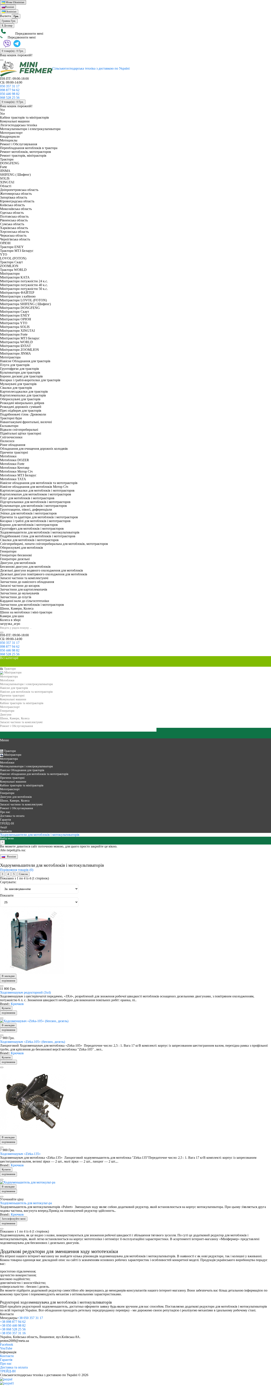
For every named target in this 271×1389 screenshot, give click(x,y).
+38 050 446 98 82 (13, 1325)
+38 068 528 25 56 (13, 1329)
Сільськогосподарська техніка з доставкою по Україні (91, 68)
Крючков (17, 1004)
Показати (7, 895)
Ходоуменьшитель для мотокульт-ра (26, 1203)
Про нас (6, 1363)
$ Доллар (7, 25)
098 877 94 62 (9, 90)
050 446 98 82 (9, 94)
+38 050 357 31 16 (13, 1333)
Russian (9, 6)
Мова (9, 2)
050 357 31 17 (9, 86)
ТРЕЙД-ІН (8, 1371)
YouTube (6, 1348)
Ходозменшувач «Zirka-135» (20, 1154)
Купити (6, 1008)
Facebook (6, 1344)
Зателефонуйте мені (14, 1218)
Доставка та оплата (14, 1367)
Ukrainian (15, 2)
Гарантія (6, 1360)
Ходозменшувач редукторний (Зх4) (25, 992)
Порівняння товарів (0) (16, 870)
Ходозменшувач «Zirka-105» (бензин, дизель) (32, 1041)
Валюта (5, 16)
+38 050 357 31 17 (30, 1318)
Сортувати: (8, 882)
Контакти (7, 1356)
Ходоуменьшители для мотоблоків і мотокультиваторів (39, 834)
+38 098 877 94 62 (13, 1321)
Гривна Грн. (9, 20)
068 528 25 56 (9, 97)
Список (23, 874)
